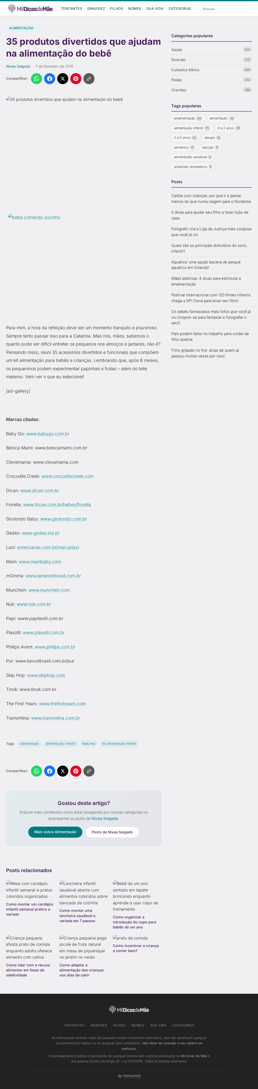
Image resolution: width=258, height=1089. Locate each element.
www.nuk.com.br (34, 604)
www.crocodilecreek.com (67, 476)
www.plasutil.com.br (43, 632)
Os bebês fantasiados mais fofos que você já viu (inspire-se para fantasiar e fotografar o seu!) (211, 317)
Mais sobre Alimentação (55, 832)
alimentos (184, 147)
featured (88, 743)
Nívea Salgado (18, 66)
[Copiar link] (88, 78)
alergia (212, 137)
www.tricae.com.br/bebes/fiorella (57, 504)
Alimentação (21, 28)
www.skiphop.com (46, 675)
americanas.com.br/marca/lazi (48, 547)
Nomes (134, 9)
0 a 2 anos (228, 128)
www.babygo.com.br (47, 433)
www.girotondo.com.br (63, 519)
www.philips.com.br (55, 646)
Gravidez (96, 9)
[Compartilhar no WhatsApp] (36, 78)
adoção (210, 147)
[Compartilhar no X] (62, 78)
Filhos (116, 9)
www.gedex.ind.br (40, 533)
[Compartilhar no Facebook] (49, 78)
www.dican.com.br (39, 490)
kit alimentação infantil (119, 743)
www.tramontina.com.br (55, 718)
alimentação (29, 743)
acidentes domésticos (193, 167)
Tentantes (71, 9)
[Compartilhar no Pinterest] (75, 78)
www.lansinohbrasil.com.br (53, 575)
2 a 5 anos (185, 137)
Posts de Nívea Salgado (112, 832)
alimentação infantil (60, 743)
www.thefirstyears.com (62, 703)
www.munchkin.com (49, 590)
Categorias (180, 9)
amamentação (187, 118)
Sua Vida (155, 9)
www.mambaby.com (40, 561)
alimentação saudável (192, 157)
